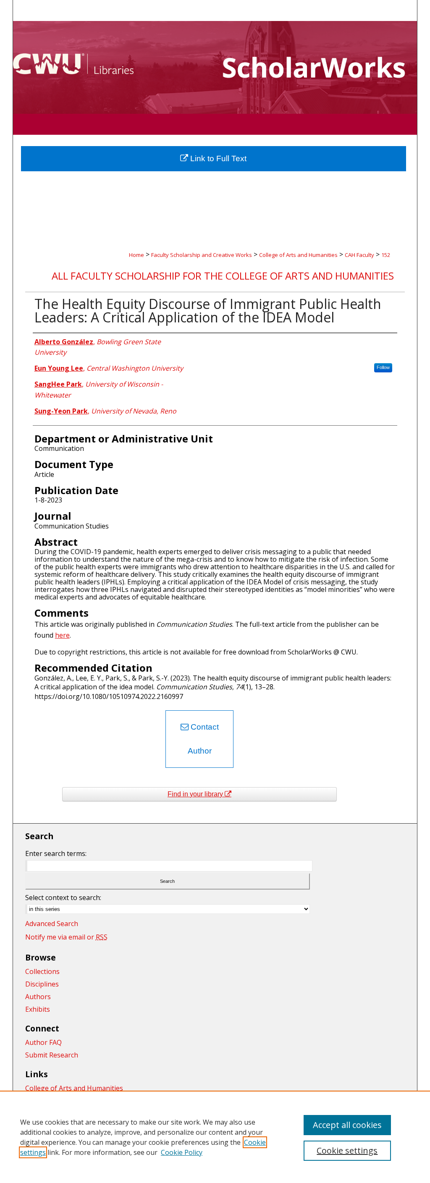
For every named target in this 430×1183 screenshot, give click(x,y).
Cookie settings (347, 1150)
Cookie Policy (181, 1152)
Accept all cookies (347, 1125)
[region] (215, 1137)
